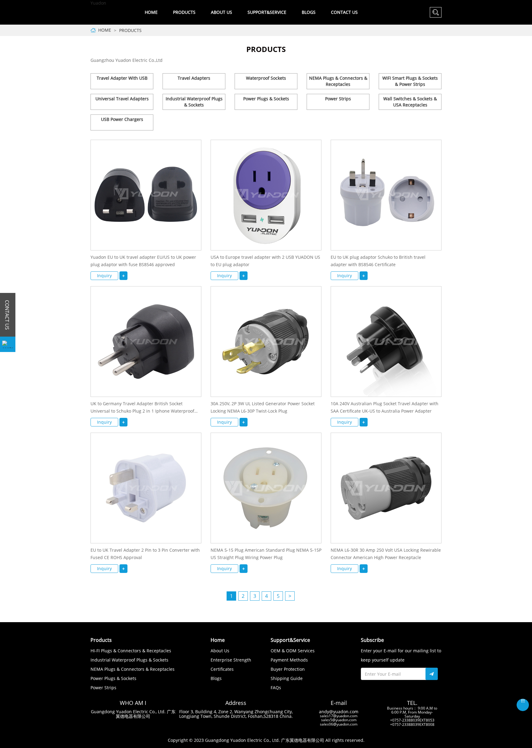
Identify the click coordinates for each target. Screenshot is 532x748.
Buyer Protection (288, 669)
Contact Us (344, 12)
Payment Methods (289, 660)
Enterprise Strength (231, 660)
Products (130, 30)
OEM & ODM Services (293, 651)
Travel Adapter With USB (122, 78)
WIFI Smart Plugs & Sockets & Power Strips (410, 81)
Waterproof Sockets (266, 78)
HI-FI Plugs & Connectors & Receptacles (131, 651)
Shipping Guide (287, 678)
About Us (220, 651)
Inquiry (104, 275)
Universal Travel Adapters (122, 99)
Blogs (309, 12)
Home (151, 12)
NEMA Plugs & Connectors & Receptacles (338, 81)
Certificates (222, 669)
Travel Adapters (194, 78)
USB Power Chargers (122, 119)
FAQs (276, 687)
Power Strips (338, 99)
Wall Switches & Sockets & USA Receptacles (410, 102)
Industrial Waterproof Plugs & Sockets (194, 102)
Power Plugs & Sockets (266, 99)
